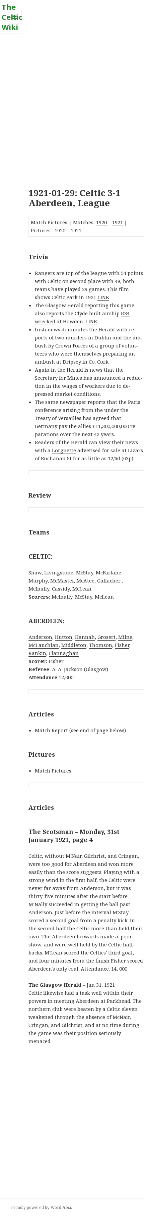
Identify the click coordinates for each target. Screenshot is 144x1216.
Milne (125, 637)
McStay (84, 572)
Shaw (35, 572)
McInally (38, 588)
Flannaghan (64, 653)
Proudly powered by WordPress (41, 1207)
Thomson (100, 645)
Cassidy (61, 588)
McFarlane (108, 572)
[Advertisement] (72, 106)
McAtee (85, 580)
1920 (101, 222)
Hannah (85, 637)
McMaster (62, 580)
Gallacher (109, 580)
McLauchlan (43, 645)
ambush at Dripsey (58, 361)
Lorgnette (64, 450)
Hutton (63, 637)
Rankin (37, 653)
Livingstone (58, 572)
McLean (81, 588)
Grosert (106, 637)
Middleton (73, 645)
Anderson (40, 637)
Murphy (38, 580)
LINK (103, 297)
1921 (117, 222)
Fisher (122, 645)
